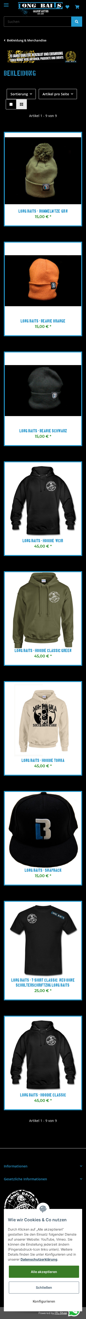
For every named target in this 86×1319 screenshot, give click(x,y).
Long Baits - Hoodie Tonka (43, 761)
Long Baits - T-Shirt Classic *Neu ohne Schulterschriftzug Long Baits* (43, 982)
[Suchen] (76, 21)
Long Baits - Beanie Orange (43, 321)
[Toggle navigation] (6, 3)
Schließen (44, 1287)
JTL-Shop (61, 1313)
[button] (11, 104)
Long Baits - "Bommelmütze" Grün (43, 211)
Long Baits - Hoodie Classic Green (43, 651)
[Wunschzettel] (67, 7)
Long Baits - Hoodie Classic (43, 1095)
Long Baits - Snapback (43, 870)
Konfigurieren (44, 1301)
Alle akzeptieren (44, 1272)
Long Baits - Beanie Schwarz (43, 431)
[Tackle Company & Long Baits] (40, 9)
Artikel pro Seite (56, 94)
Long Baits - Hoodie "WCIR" (43, 541)
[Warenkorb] (77, 7)
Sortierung (19, 94)
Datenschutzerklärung (39, 1259)
